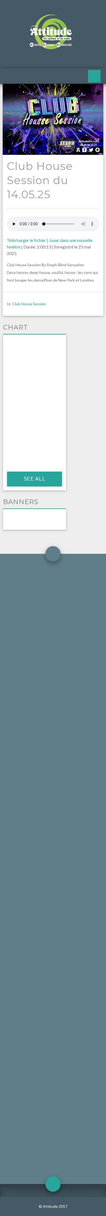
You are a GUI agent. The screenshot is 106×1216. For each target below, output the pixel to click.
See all (34, 478)
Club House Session (29, 303)
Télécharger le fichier (26, 240)
